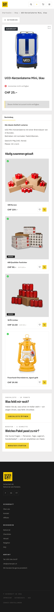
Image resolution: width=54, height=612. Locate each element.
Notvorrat (6, 530)
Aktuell (6, 539)
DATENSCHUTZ (20, 598)
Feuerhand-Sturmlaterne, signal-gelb (23, 377)
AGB (29, 598)
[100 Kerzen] (27, 180)
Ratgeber (6, 543)
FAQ (4, 547)
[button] (44, 210)
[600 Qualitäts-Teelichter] (27, 237)
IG (11, 493)
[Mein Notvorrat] (36, 4)
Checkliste (7, 534)
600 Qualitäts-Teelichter (17, 262)
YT (17, 493)
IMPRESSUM (7, 598)
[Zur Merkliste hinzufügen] (40, 210)
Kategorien (12, 20)
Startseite (6, 13)
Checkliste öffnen (18, 416)
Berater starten (17, 446)
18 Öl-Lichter (13, 320)
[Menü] (49, 4)
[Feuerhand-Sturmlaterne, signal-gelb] (27, 353)
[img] (8, 161)
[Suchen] (31, 4)
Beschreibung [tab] (9, 117)
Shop (16, 13)
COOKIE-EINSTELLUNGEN (12, 603)
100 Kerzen (12, 205)
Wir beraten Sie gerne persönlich (15, 568)
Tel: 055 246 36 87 (10, 559)
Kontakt (6, 513)
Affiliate (6, 518)
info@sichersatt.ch (10, 564)
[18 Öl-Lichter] (27, 295)
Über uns (6, 509)
